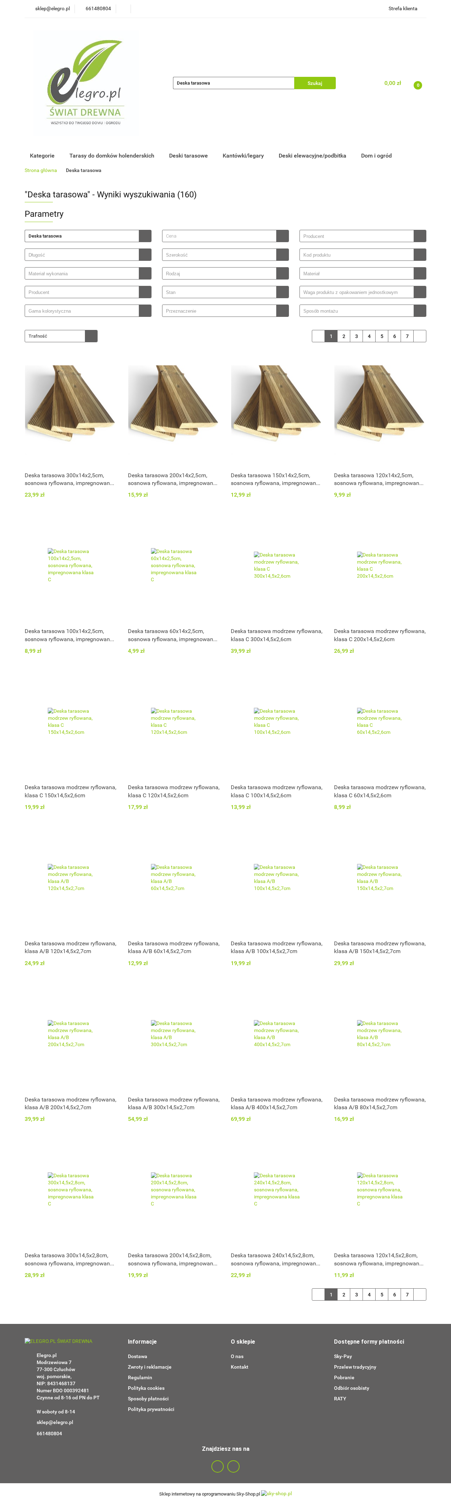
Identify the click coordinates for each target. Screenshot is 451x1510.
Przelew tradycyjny (355, 1367)
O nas (237, 1356)
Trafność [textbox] (38, 336)
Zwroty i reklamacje (150, 1367)
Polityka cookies (146, 1388)
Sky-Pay (343, 1356)
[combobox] (225, 236)
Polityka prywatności (151, 1409)
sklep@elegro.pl (55, 1422)
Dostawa (137, 1356)
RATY (340, 1398)
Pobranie (344, 1377)
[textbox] (219, 236)
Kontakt (239, 1367)
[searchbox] (358, 236)
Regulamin (140, 1377)
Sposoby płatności (148, 1398)
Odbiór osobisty (351, 1388)
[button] (142, 1342)
